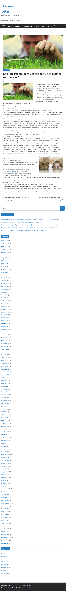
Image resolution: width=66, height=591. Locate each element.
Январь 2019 (5, 423)
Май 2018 (4, 446)
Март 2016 (4, 520)
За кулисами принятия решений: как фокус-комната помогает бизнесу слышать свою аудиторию (30, 219)
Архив (3, 553)
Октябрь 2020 (5, 372)
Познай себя (28, 26)
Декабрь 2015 (5, 529)
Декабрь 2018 (5, 426)
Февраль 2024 (5, 306)
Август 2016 (4, 506)
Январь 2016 (5, 526)
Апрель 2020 (5, 389)
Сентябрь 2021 (5, 349)
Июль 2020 (4, 380)
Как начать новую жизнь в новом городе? (51, 198)
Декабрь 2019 (5, 397)
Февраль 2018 (5, 454)
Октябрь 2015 (5, 534)
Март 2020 (4, 392)
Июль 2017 (4, 474)
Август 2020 (4, 377)
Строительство (5, 573)
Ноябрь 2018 (5, 429)
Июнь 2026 (4, 241)
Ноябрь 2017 (5, 463)
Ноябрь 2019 (5, 400)
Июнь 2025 (4, 263)
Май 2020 (4, 386)
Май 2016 (4, 514)
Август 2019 (4, 406)
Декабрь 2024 (5, 280)
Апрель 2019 (5, 415)
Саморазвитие (41, 26)
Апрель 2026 (5, 243)
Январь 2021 (5, 363)
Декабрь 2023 (5, 312)
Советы (3, 570)
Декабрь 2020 (5, 366)
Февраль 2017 (5, 489)
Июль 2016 (4, 509)
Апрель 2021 (5, 357)
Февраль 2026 (5, 246)
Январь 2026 (5, 249)
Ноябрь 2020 (5, 369)
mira (13, 81)
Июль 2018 (4, 440)
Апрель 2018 (5, 449)
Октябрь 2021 (5, 346)
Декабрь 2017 (5, 460)
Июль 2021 (4, 352)
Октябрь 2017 (5, 466)
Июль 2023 (4, 320)
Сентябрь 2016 (5, 503)
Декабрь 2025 (5, 252)
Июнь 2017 (4, 477)
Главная (9, 26)
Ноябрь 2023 (5, 315)
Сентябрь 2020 (5, 375)
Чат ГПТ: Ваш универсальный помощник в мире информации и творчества (23, 230)
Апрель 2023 (5, 329)
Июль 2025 (4, 260)
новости (3, 559)
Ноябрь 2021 (5, 343)
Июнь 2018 (4, 443)
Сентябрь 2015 (5, 537)
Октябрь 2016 (5, 500)
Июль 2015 (4, 543)
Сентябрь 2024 (5, 289)
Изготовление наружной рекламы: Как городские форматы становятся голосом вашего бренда (29, 225)
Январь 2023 (5, 338)
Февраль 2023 (5, 335)
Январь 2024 (5, 309)
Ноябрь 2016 (5, 497)
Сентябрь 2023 (5, 318)
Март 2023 (4, 332)
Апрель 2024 (5, 300)
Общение (18, 26)
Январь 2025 (5, 278)
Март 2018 (4, 452)
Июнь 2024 (4, 295)
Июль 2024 (4, 292)
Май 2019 (4, 412)
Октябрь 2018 (5, 432)
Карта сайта (52, 26)
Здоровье (4, 556)
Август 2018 (4, 437)
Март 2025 (4, 272)
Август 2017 (4, 472)
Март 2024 (4, 303)
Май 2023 (4, 326)
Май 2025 (4, 266)
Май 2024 (4, 298)
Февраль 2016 (5, 523)
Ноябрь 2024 (5, 283)
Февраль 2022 (5, 340)
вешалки (12, 171)
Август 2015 (4, 540)
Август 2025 (4, 258)
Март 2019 (4, 417)
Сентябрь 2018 (5, 434)
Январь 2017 (5, 492)
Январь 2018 (5, 457)
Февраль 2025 (5, 275)
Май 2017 (4, 480)
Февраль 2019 (5, 420)
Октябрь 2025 (5, 255)
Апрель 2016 (5, 517)
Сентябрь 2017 (5, 469)
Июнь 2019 (4, 409)
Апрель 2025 (5, 269)
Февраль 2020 (5, 395)
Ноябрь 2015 (5, 531)
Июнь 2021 (4, 355)
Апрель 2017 (5, 483)
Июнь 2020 (4, 383)
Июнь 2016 (4, 512)
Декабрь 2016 (5, 494)
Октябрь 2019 (5, 403)
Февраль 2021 (5, 360)
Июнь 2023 (4, 323)
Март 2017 (4, 486)
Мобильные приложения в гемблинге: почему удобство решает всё (21, 222)
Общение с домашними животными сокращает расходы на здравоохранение (17, 198)
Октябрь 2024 (5, 286)
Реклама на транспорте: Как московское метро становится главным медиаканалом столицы (28, 228)
